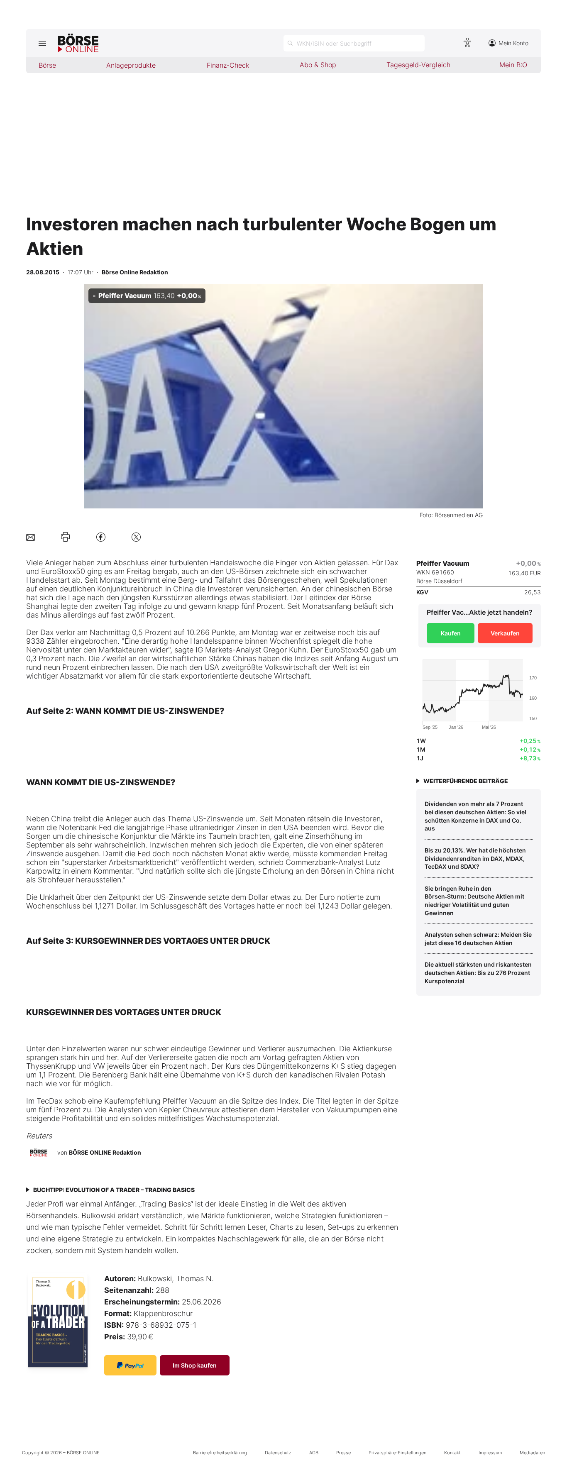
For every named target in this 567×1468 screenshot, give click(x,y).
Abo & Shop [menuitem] (318, 65)
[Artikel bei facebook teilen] (100, 537)
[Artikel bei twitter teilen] (136, 537)
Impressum (490, 1453)
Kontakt (452, 1453)
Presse (343, 1453)
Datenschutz (278, 1453)
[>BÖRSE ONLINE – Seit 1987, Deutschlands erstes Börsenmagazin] (78, 43)
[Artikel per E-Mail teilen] (30, 537)
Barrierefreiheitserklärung (220, 1453)
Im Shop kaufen (195, 1365)
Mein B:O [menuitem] (513, 65)
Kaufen (451, 633)
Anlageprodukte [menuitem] (131, 65)
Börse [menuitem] (47, 65)
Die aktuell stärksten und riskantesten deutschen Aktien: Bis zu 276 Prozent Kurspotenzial (478, 972)
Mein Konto (513, 42)
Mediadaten (532, 1453)
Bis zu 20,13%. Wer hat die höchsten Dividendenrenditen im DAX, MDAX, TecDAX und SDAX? (475, 858)
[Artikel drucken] (65, 537)
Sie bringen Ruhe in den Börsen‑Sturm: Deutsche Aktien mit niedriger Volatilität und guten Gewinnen (474, 900)
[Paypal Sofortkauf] (130, 1365)
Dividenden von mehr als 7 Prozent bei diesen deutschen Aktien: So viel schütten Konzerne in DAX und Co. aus (475, 816)
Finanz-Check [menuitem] (228, 65)
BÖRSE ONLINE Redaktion (105, 1152)
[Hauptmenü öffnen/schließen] (42, 43)
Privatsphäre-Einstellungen (397, 1453)
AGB (313, 1453)
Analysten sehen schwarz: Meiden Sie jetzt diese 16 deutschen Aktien (478, 938)
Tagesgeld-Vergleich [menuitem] (418, 65)
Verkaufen (505, 633)
